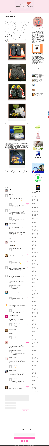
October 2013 (34, 380)
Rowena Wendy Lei (11, 386)
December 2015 (35, 345)
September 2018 (35, 300)
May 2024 (34, 215)
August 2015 (34, 350)
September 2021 (35, 252)
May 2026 (34, 195)
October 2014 (34, 364)
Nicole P (10, 223)
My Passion (18, 11)
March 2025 (34, 206)
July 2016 (34, 335)
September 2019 (35, 283)
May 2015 (34, 354)
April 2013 (34, 388)
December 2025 (35, 199)
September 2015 (35, 349)
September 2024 (35, 214)
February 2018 (35, 309)
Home (3, 11)
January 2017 (34, 327)
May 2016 (34, 338)
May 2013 (34, 387)
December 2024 (35, 210)
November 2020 (35, 266)
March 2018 (34, 308)
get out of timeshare (38, 61)
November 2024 (35, 211)
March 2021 (34, 260)
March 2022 (34, 245)
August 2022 (34, 238)
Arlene (9, 357)
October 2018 (34, 298)
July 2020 (34, 270)
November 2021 (35, 249)
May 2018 (34, 305)
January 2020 (34, 278)
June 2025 (34, 203)
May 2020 (34, 272)
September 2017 (35, 316)
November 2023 (35, 218)
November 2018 (35, 297)
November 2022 (35, 234)
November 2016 (35, 330)
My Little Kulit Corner (13, 11)
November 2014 (35, 362)
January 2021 (34, 263)
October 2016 (34, 331)
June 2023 (34, 225)
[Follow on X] (27, 441)
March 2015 (34, 357)
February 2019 (35, 293)
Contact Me (44, 11)
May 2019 (34, 289)
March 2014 (34, 373)
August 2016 (34, 334)
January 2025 (34, 208)
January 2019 (34, 294)
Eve (9, 241)
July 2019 (34, 286)
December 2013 (35, 377)
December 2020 (35, 264)
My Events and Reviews (25, 11)
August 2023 (34, 222)
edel (9, 266)
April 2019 (34, 290)
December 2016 (35, 328)
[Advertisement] (17, 179)
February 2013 (35, 391)
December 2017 (35, 312)
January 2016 (34, 343)
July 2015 (34, 351)
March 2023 (34, 229)
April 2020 (34, 274)
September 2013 (35, 381)
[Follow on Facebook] (22, 441)
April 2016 (34, 339)
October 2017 (34, 315)
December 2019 (35, 279)
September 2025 (35, 200)
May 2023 (34, 226)
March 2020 (34, 275)
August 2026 (34, 192)
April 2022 (34, 244)
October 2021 (34, 251)
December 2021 (35, 248)
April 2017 (34, 323)
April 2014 (34, 372)
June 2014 (34, 369)
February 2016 (35, 342)
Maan (9, 291)
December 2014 (35, 361)
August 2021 (34, 253)
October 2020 (34, 267)
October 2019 (34, 282)
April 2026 (34, 196)
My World (6, 11)
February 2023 (35, 230)
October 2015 (34, 347)
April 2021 (34, 259)
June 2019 (34, 287)
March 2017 (34, 324)
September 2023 (35, 221)
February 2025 (35, 207)
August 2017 (34, 317)
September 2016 (35, 332)
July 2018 (34, 302)
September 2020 (35, 268)
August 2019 (34, 285)
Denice (9, 329)
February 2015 (35, 358)
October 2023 (34, 219)
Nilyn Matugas (10, 189)
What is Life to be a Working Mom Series (35, 11)
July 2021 (34, 255)
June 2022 (34, 241)
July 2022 (34, 240)
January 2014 (34, 376)
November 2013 (35, 379)
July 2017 (34, 319)
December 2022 (35, 233)
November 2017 (35, 313)
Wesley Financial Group (39, 62)
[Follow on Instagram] (24, 441)
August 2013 (34, 383)
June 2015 (34, 353)
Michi (9, 209)
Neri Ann (10, 370)
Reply (27, 190)
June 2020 (34, 271)
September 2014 (35, 365)
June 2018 (34, 304)
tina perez (10, 194)
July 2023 (34, 223)
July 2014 (34, 368)
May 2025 (34, 204)
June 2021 (34, 256)
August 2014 (34, 366)
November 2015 (35, 346)
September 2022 (35, 237)
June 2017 (34, 320)
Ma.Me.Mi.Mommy (11, 315)
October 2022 (34, 236)
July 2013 (34, 384)
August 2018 (34, 301)
